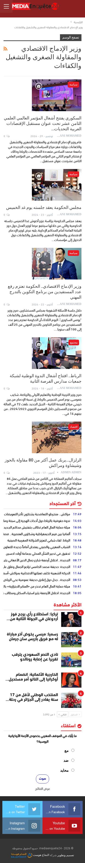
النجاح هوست (40, 855)
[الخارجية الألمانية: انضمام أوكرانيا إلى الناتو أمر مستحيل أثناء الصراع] (71, 680)
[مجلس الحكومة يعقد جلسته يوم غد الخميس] (56, 185)
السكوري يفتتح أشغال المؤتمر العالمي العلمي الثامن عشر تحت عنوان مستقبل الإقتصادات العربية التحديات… (42, 123)
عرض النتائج (42, 788)
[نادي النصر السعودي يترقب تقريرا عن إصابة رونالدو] (71, 660)
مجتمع (73, 342)
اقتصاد (73, 426)
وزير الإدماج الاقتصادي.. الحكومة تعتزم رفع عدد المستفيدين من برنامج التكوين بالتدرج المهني (44, 292)
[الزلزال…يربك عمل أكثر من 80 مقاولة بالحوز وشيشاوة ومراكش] (56, 437)
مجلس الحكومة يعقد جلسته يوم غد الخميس (43, 207)
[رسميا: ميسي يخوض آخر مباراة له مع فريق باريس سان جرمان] (71, 639)
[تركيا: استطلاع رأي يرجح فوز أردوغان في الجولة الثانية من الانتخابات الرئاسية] (71, 619)
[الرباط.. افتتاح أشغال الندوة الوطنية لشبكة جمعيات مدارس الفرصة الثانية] (56, 353)
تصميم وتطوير (65, 855)
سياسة (73, 84)
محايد (64, 770)
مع (66, 751)
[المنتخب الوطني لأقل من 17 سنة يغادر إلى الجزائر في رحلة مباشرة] (71, 700)
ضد (66, 760)
